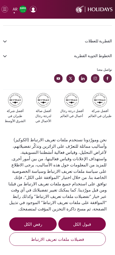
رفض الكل (33, 224)
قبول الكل (82, 224)
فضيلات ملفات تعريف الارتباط (57, 239)
